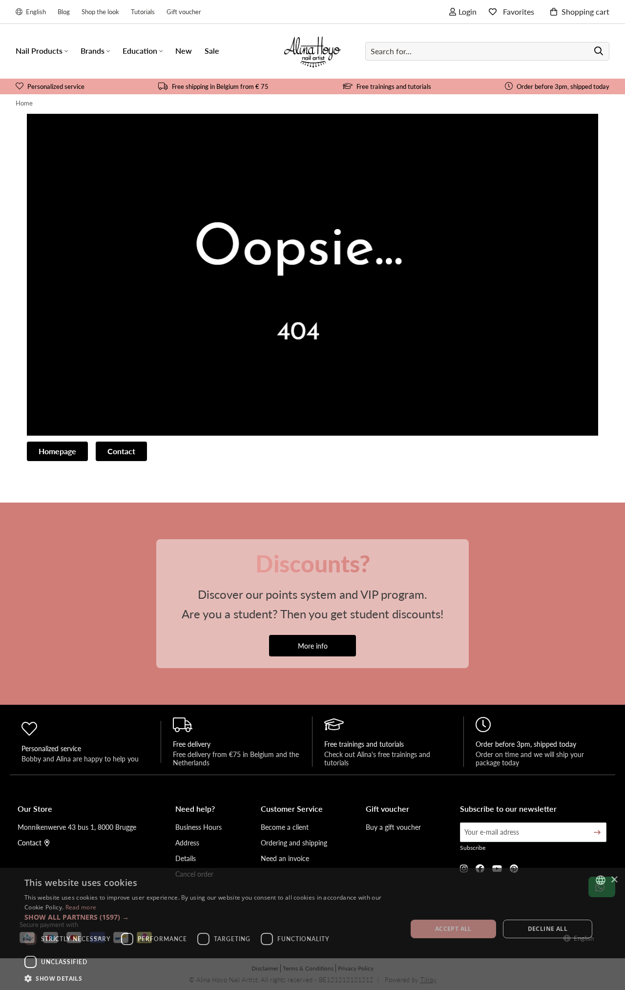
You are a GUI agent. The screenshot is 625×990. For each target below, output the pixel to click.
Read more (81, 907)
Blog (64, 11)
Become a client (285, 827)
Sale (212, 50)
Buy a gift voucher (393, 827)
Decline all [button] (547, 929)
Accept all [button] (453, 929)
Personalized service (55, 86)
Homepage (57, 451)
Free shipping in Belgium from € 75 (220, 86)
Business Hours (198, 827)
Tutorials (143, 11)
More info (313, 646)
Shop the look (100, 11)
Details (185, 858)
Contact (121, 451)
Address (187, 842)
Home (24, 102)
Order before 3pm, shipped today (563, 86)
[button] (210, 917)
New (183, 50)
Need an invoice (285, 858)
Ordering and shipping (294, 842)
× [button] (614, 880)
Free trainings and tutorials (393, 86)
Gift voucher (184, 11)
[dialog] (312, 929)
